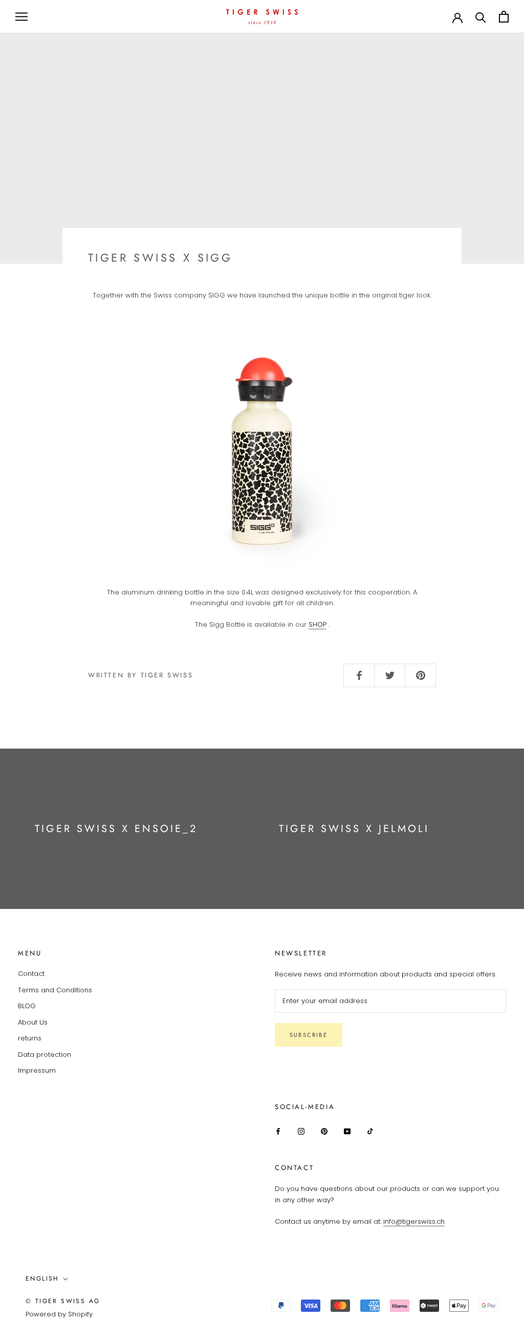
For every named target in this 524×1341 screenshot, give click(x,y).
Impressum (37, 1070)
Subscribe (309, 1035)
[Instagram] (301, 1130)
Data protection (44, 1054)
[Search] (480, 16)
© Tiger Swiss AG (63, 1301)
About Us (33, 1022)
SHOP (317, 624)
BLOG (27, 1006)
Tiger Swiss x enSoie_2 (116, 828)
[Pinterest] (324, 1130)
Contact (31, 973)
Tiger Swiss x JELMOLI (354, 828)
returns (29, 1038)
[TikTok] (370, 1130)
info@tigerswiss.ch (414, 1221)
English (42, 1278)
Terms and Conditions (55, 990)
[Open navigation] (21, 16)
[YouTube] (347, 1130)
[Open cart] (504, 17)
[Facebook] (278, 1130)
